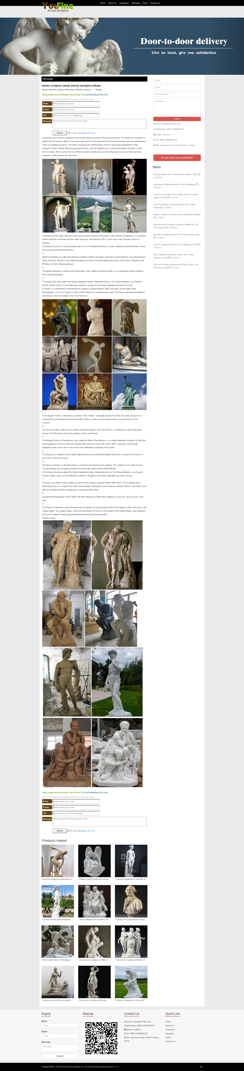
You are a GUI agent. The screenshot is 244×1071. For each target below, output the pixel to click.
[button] (18, 46)
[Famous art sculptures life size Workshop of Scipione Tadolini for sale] (94, 982)
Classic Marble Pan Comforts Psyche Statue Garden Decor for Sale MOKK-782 (95, 919)
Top (201, 1067)
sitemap (116, 1067)
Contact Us (170, 1041)
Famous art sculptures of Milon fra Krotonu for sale (95, 960)
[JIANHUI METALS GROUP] (58, 7)
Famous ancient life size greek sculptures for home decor (58, 1000)
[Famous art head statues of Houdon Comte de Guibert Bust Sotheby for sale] (131, 901)
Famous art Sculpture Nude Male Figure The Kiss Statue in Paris (176, 196)
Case (145, 3)
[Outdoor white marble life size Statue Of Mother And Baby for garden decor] (94, 861)
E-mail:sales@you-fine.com (95, 94)
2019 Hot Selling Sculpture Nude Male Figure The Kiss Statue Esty (176, 266)
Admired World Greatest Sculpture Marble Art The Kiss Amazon (176, 226)
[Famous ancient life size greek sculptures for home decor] (58, 982)
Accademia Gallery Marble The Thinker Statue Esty (176, 236)
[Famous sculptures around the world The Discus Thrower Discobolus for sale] (58, 861)
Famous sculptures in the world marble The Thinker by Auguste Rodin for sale (131, 1000)
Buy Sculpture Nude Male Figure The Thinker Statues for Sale (174, 256)
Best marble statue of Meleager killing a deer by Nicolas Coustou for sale (58, 960)
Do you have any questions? (177, 157)
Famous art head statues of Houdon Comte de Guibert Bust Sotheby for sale (131, 919)
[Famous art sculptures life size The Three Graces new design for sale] (131, 941)
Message (136, 3)
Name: (45, 1021)
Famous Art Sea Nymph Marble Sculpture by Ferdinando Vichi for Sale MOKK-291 (58, 919)
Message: (46, 1042)
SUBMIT (177, 119)
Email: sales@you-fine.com (168, 124)
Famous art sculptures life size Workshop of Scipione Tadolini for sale (95, 1000)
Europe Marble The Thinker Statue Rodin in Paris (176, 175)
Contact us (155, 3)
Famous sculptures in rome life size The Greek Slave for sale (131, 879)
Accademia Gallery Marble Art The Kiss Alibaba (176, 185)
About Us (169, 1025)
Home (102, 3)
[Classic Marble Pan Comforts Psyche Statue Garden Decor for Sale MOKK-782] (94, 901)
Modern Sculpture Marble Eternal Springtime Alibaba (177, 216)
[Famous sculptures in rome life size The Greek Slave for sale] (131, 861)
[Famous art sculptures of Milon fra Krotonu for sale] (94, 941)
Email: (44, 1031)
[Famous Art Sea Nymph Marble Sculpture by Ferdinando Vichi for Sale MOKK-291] (58, 901)
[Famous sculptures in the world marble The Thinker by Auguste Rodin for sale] (131, 982)
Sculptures (124, 3)
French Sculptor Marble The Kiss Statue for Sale (177, 246)
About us (112, 3)
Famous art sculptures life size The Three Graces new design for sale (131, 960)
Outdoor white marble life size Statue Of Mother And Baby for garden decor (95, 879)
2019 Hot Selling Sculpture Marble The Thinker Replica (175, 206)
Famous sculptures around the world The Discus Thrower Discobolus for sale (58, 879)
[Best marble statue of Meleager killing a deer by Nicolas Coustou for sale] (58, 941)
